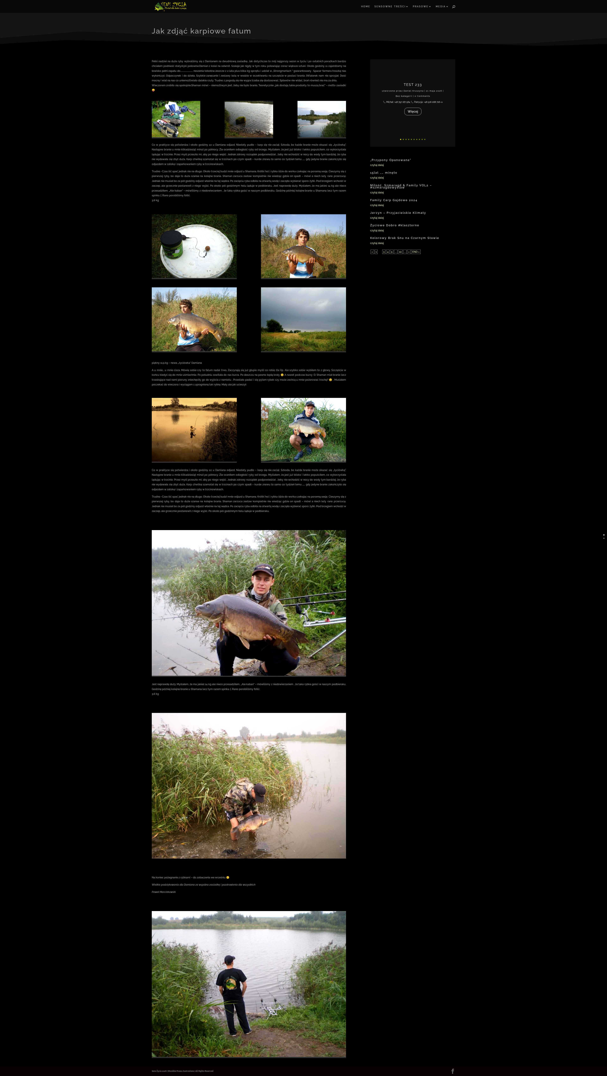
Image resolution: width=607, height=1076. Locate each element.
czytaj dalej (377, 165)
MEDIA (441, 6)
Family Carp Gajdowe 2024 (393, 200)
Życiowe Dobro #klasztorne (394, 225)
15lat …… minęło (383, 172)
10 (424, 139)
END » (416, 251)
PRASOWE (421, 6)
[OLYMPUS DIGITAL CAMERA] (249, 858)
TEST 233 (413, 85)
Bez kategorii (403, 96)
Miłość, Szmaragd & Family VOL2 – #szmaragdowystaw (401, 186)
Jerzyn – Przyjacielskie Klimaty (398, 212)
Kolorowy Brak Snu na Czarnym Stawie (404, 238)
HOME (365, 6)
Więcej (413, 111)
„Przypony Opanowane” (390, 160)
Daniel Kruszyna (414, 91)
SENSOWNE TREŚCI (390, 6)
